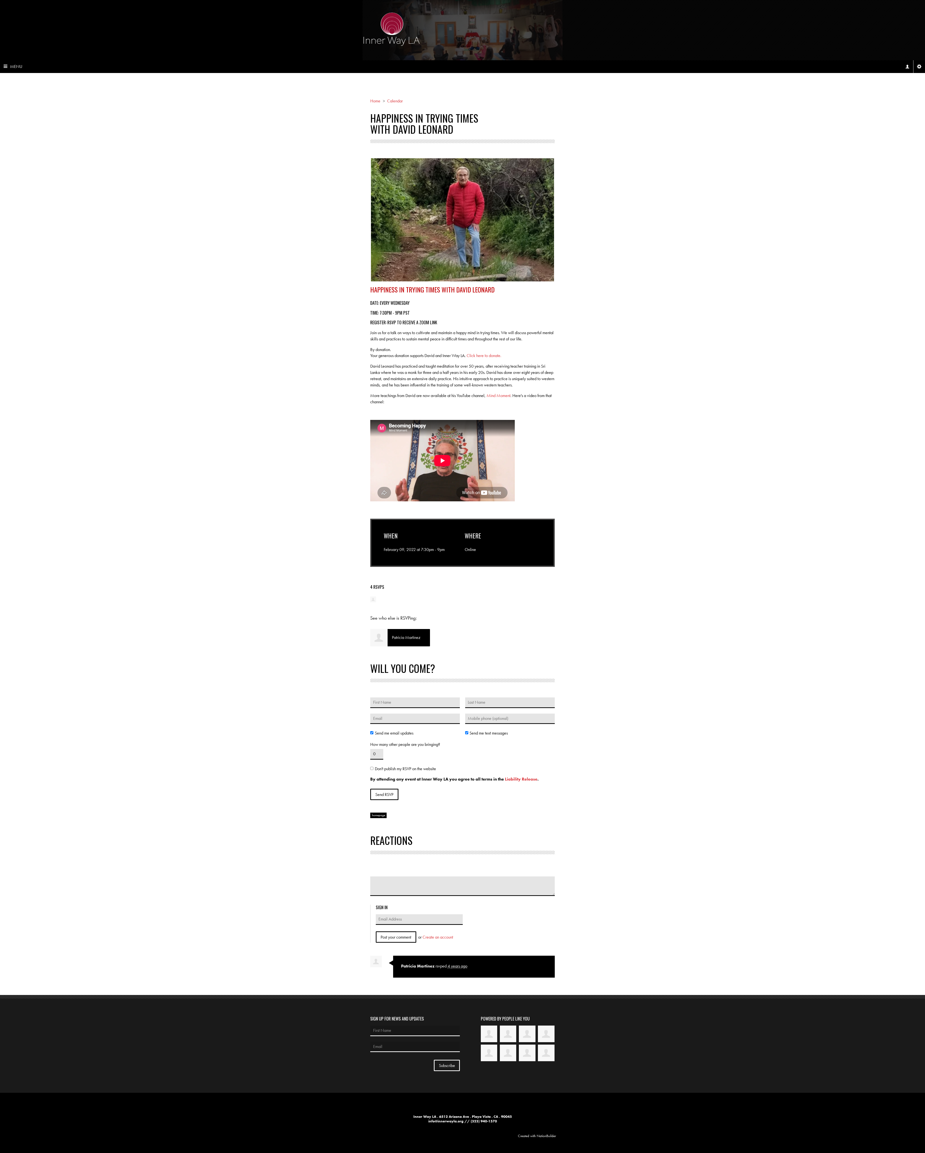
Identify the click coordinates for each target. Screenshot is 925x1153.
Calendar (395, 101)
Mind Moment (498, 395)
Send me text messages (488, 733)
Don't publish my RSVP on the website (405, 768)
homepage (378, 815)
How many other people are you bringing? (405, 744)
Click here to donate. (484, 355)
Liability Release (521, 779)
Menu (16, 66)
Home (375, 101)
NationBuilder (546, 1135)
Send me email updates (394, 733)
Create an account (438, 937)
